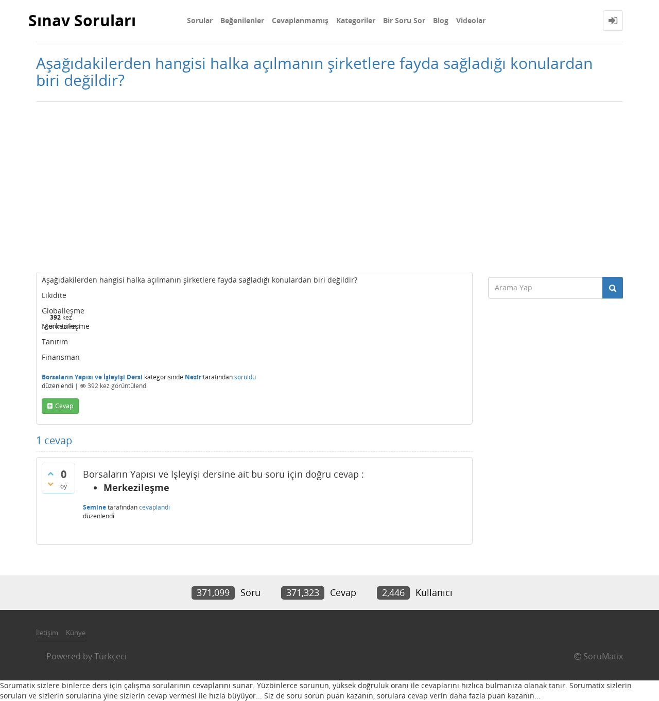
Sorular (200, 20)
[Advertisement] (329, 184)
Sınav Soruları (82, 20)
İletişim (47, 632)
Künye (75, 632)
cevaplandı (154, 507)
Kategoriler (355, 20)
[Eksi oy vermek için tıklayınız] (50, 484)
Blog (440, 20)
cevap (64, 405)
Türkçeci (110, 656)
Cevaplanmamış (300, 20)
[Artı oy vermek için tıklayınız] (50, 473)
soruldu (245, 377)
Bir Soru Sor (404, 20)
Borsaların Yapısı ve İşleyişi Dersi (92, 377)
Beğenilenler (242, 20)
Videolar (470, 20)
